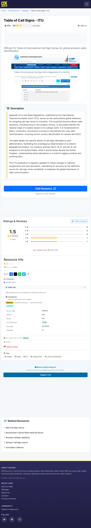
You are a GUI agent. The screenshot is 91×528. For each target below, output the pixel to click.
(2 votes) (36, 26)
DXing (18, 357)
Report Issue (12, 346)
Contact (5, 495)
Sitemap (5, 489)
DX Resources (13, 11)
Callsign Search (11, 282)
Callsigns (25, 11)
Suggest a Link (45, 375)
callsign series (37, 357)
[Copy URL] (28, 274)
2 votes (14, 267)
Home (3, 11)
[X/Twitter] (15, 274)
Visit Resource (43, 188)
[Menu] (87, 4)
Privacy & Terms (8, 498)
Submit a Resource (9, 509)
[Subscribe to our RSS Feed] (20, 519)
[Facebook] (11, 274)
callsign (9, 357)
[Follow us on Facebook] (12, 519)
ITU (26, 357)
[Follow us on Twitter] (4, 519)
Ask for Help (7, 486)
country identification (54, 357)
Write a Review (81, 221)
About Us (5, 492)
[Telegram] (24, 274)
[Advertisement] (45, 38)
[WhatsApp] (19, 274)
